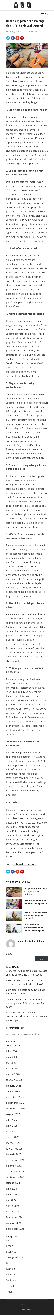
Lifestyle (11, 1274)
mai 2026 (11, 1062)
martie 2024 (13, 1211)
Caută (9, 953)
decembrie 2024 (15, 1160)
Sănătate (11, 1280)
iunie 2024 (11, 1194)
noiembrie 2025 (15, 1097)
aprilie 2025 (12, 1137)
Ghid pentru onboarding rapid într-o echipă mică (35, 902)
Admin (18, 31)
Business (11, 1251)
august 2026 (13, 1045)
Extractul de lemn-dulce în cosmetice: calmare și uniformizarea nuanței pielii (26, 1016)
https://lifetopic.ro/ (25, 863)
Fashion (10, 1268)
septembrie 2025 (15, 1108)
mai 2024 (11, 1200)
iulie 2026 (11, 1051)
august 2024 (13, 1182)
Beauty (10, 1245)
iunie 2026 (11, 1057)
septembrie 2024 (15, 1177)
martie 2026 (13, 1074)
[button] (43, 13)
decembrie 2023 (15, 1228)
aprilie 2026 (12, 1068)
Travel (9, 1291)
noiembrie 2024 (15, 1165)
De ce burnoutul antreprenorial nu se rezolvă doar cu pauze (34, 927)
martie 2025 (13, 1142)
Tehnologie (12, 1286)
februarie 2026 (14, 1079)
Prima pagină (27, 1309)
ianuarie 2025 (13, 1154)
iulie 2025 (11, 1120)
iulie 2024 (11, 1188)
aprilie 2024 (12, 1205)
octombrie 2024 (15, 1171)
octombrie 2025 (15, 1102)
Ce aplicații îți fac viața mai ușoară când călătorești (35, 891)
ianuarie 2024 (13, 1223)
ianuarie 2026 (13, 1085)
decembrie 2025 (15, 1091)
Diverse (10, 1263)
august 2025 (13, 1114)
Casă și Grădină (14, 1257)
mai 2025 (11, 1131)
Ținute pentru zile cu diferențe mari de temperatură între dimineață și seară (26, 1003)
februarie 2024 (14, 1217)
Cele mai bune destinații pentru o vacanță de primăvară (35, 915)
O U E (30, 1304)
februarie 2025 (14, 1148)
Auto (8, 1240)
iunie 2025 (11, 1125)
